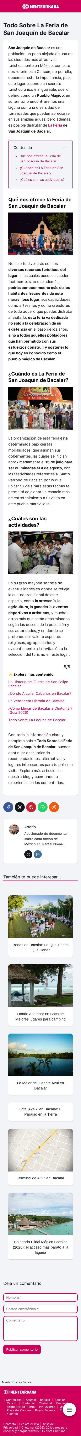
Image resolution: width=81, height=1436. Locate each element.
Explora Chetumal (54, 1431)
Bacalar (45, 1399)
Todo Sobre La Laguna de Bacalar (36, 720)
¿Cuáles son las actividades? (42, 180)
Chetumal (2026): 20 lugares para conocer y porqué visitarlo (35, 1429)
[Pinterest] (31, 807)
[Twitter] (28, 854)
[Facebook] (8, 807)
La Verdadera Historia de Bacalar (36, 701)
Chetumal (28, 1403)
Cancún (12, 1403)
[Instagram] (38, 854)
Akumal (31, 1399)
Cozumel (62, 1403)
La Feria (55, 125)
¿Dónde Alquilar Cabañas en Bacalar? (39, 693)
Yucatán (12, 1413)
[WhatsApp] (43, 807)
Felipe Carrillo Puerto (21, 1406)
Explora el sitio (29, 1424)
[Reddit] (54, 807)
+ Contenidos (12, 1399)
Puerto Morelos (45, 1410)
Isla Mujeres (47, 1406)
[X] (20, 807)
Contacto (9, 1424)
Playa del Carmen (19, 1410)
